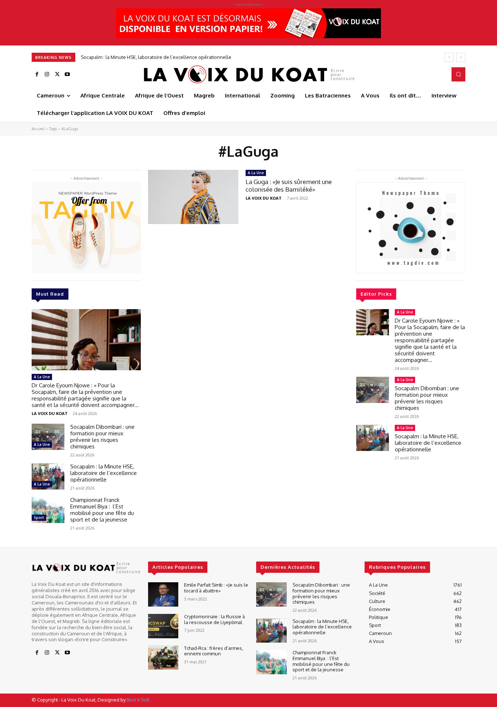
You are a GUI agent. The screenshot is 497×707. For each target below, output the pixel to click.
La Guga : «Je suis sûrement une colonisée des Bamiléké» (289, 185)
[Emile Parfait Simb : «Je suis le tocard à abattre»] (163, 594)
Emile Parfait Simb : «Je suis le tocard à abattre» (216, 588)
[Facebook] (37, 74)
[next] (460, 57)
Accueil (38, 128)
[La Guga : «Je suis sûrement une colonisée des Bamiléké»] (193, 197)
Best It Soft (138, 700)
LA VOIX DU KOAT (50, 413)
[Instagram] (47, 74)
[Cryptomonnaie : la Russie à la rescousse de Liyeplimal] (163, 626)
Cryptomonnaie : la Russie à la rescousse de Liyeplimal (214, 619)
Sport (39, 517)
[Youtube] (67, 74)
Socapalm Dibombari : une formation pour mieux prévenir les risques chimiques (102, 436)
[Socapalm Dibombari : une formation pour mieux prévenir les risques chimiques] (48, 437)
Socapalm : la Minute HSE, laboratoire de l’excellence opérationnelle (156, 57)
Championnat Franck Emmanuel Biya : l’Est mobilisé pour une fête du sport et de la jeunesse (102, 509)
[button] (458, 74)
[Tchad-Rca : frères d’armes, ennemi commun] (163, 658)
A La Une (42, 376)
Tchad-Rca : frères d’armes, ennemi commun (213, 651)
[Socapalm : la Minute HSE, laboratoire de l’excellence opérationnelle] (48, 476)
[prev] (449, 57)
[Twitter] (57, 74)
